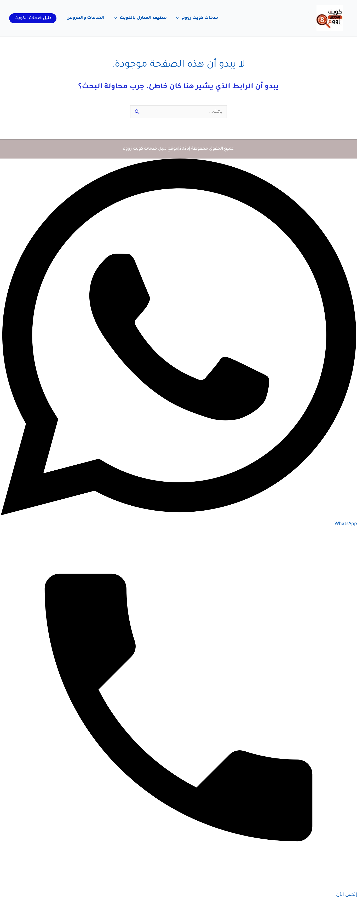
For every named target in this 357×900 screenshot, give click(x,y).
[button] (32, 18)
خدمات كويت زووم (200, 18)
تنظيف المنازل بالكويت (143, 18)
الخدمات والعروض (85, 18)
